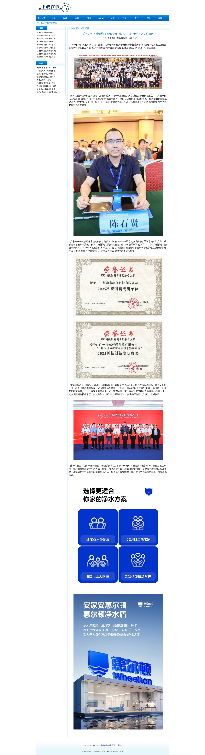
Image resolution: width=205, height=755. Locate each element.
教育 (160, 18)
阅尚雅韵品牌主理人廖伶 (46, 35)
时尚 (89, 18)
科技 (77, 18)
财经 (65, 18)
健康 (113, 18)
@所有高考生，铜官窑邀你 (47, 92)
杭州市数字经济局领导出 (46, 74)
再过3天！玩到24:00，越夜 (46, 86)
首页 (82, 28)
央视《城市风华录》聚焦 (46, 89)
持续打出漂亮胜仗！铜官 (46, 83)
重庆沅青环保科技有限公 (46, 32)
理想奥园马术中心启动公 (46, 57)
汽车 (124, 18)
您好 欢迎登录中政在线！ (48, 23)
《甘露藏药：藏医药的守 (46, 71)
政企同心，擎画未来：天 (46, 39)
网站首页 (41, 18)
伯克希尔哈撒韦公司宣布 (46, 48)
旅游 (148, 18)
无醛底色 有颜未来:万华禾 (46, 68)
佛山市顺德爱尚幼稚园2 (45, 42)
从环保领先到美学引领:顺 (46, 51)
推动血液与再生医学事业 (46, 45)
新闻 (53, 18)
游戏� (101, 18)
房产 (136, 18)
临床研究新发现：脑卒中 (46, 77)
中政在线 (104, 745)
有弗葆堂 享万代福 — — (46, 80)
